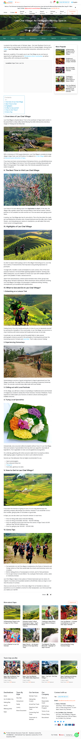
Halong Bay (7, 702)
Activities (63, 38)
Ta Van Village (40, 156)
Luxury (18, 707)
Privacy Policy (46, 714)
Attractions (16, 17)
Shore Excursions (21, 710)
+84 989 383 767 (55, 8)
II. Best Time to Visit (11, 104)
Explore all (73, 602)
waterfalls (26, 339)
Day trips (19, 698)
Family (18, 704)
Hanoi (5, 696)
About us (44, 698)
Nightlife (53, 38)
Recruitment (45, 717)
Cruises (12, 12)
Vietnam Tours (33, 696)
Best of (21, 38)
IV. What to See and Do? (12, 108)
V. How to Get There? (11, 110)
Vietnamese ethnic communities (33, 56)
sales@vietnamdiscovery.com (66, 700)
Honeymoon (19, 701)
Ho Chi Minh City (8, 699)
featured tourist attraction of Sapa (15, 158)
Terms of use (45, 711)
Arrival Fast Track (34, 704)
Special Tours (22, 12)
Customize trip (72, 12)
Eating (43, 38)
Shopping (74, 38)
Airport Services (42, 12)
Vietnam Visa (52, 12)
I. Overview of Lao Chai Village (14, 102)
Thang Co (9, 465)
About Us (62, 12)
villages (6, 49)
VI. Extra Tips (8, 112)
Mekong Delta (8, 708)
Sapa (10, 17)
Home (5, 12)
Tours (12, 38)
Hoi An (6, 705)
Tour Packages (32, 12)
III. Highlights (8, 106)
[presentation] (3, 667)
